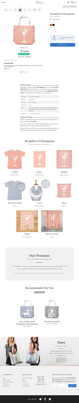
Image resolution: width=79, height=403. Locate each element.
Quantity (52, 27)
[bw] (53, 25)
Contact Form (25, 384)
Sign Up (72, 385)
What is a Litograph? (69, 6)
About (4, 378)
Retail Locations (6, 380)
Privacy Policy (6, 386)
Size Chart (24, 382)
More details (33, 121)
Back (26, 47)
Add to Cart (62, 44)
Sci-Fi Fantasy (39, 292)
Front (22, 47)
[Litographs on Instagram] (49, 399)
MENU (4, 2)
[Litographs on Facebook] (45, 399)
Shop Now (61, 360)
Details (25, 84)
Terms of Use (6, 384)
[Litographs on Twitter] (40, 399)
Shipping (26, 117)
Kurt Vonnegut (55, 16)
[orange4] (51, 25)
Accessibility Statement (8, 382)
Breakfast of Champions (62, 13)
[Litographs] (40, 2)
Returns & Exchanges (27, 378)
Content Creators (26, 386)
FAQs (23, 380)
